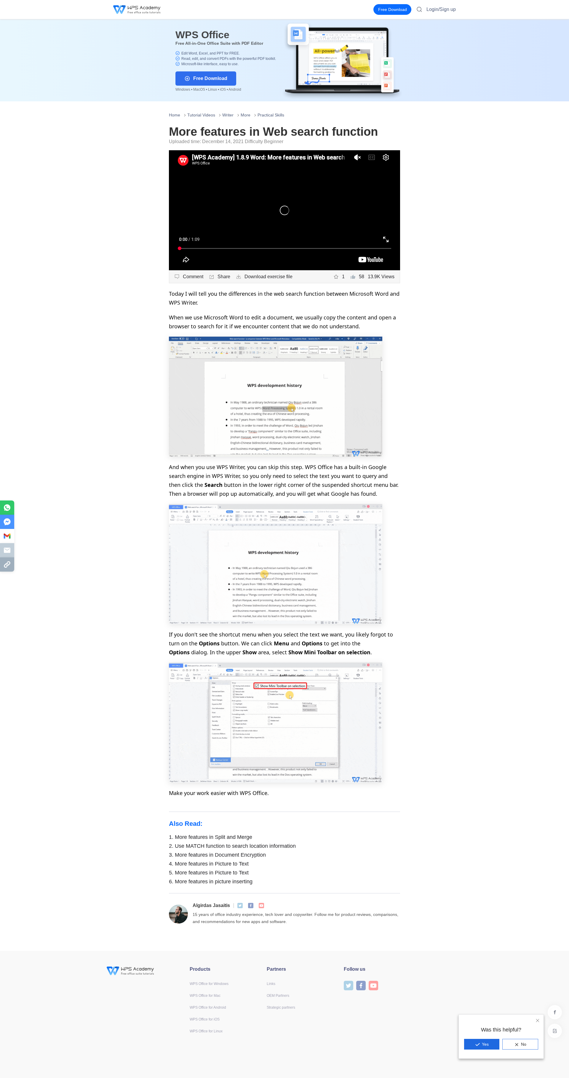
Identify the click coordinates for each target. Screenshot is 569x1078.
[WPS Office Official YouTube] (261, 905)
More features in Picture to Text (209, 864)
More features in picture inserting (210, 882)
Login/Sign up (441, 9)
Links (271, 984)
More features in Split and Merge (210, 837)
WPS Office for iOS (205, 1019)
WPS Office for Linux (206, 1031)
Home (174, 115)
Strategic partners (281, 1007)
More (245, 115)
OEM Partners (278, 996)
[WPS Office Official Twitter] (240, 905)
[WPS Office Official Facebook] (250, 905)
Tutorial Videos (201, 115)
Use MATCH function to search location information (232, 846)
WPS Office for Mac (205, 996)
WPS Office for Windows (209, 984)
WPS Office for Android (208, 1007)
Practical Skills (271, 115)
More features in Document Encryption (217, 855)
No (523, 1044)
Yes (485, 1044)
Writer (228, 115)
